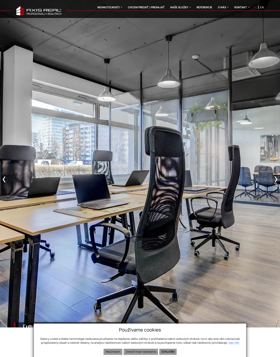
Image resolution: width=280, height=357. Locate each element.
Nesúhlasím (113, 352)
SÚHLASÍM (168, 352)
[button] (109, 8)
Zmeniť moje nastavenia (141, 352)
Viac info (233, 343)
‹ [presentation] (4, 179)
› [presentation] (276, 179)
